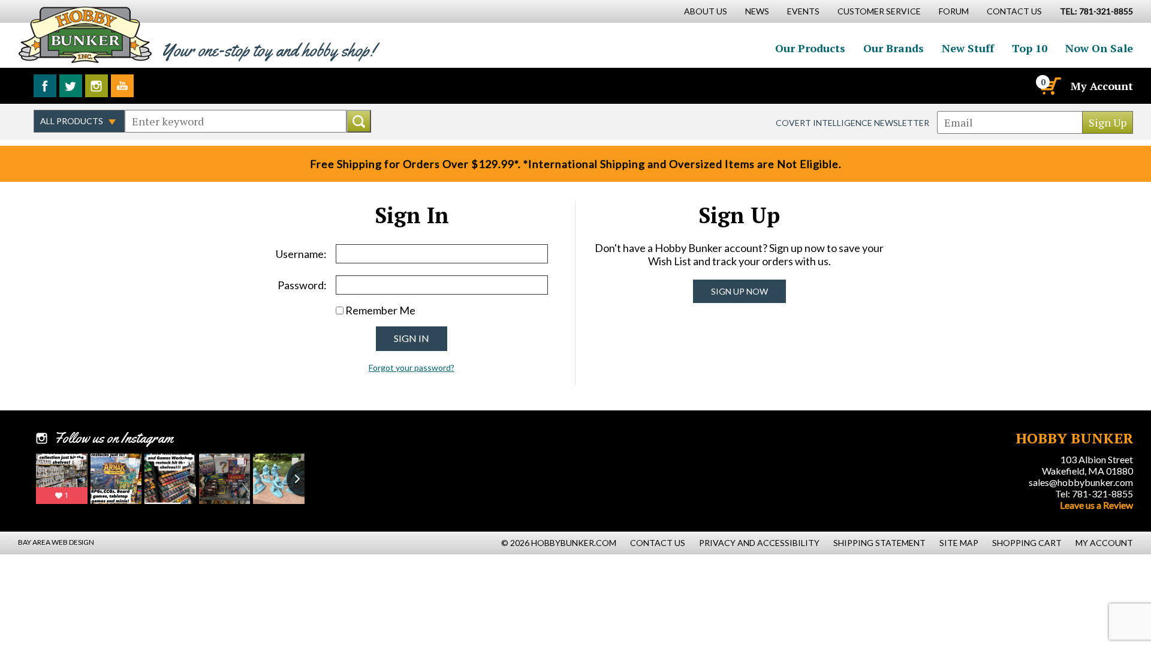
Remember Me (380, 310)
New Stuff (968, 48)
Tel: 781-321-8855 (1094, 493)
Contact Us (1014, 11)
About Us (705, 11)
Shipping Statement (879, 543)
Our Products (810, 48)
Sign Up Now (739, 291)
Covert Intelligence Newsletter (852, 123)
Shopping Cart (1027, 543)
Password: (302, 285)
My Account (1102, 86)
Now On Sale (1099, 48)
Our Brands (893, 48)
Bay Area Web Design (56, 542)
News (757, 11)
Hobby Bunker (85, 34)
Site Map (958, 543)
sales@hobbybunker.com (1081, 482)
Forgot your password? (411, 367)
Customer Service (879, 11)
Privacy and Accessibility (759, 543)
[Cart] (1050, 86)
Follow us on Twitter (70, 85)
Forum (954, 11)
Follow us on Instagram (96, 85)
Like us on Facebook (45, 85)
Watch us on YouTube (122, 85)
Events (803, 11)
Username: (301, 253)
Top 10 (1029, 48)
